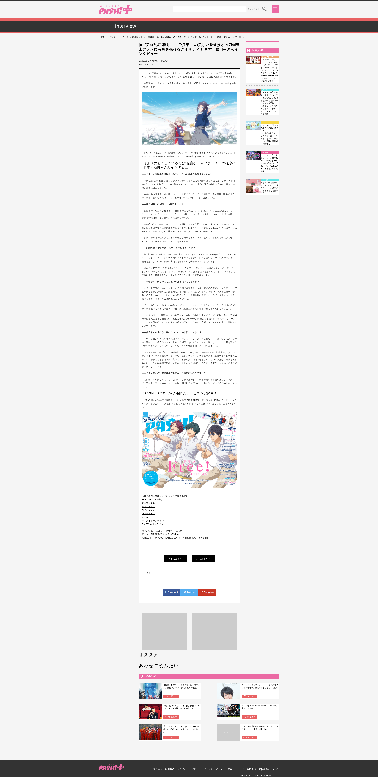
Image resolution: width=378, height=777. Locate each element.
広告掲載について (268, 769)
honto (145, 517)
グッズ (265, 90)
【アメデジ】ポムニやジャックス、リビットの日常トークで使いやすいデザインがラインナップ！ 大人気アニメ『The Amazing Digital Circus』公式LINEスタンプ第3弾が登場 (269, 70)
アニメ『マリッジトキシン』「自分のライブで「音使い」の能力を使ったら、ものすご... (260, 688)
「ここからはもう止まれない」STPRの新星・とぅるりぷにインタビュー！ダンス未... (181, 729)
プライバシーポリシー (189, 769)
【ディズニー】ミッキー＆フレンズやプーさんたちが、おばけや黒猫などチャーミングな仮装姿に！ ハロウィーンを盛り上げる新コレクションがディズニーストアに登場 (269, 103)
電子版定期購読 (191, 400)
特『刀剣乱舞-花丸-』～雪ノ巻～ (190, 77)
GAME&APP (267, 57)
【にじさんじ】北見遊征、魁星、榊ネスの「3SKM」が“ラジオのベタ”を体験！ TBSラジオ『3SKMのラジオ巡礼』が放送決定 (269, 163)
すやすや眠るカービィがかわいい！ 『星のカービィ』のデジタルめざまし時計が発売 (269, 188)
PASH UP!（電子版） (152, 499)
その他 (265, 153)
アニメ (265, 123)
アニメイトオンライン (153, 520)
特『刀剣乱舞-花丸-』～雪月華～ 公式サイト (164, 531)
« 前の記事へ (175, 558)
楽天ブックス (148, 503)
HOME (102, 37)
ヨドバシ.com (149, 510)
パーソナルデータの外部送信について (224, 769)
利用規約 (170, 769)
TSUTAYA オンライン (152, 524)
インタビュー (115, 37)
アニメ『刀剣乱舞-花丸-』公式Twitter (161, 534)
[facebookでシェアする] (172, 594)
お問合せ (251, 769)
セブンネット (148, 506)
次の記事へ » (203, 558)
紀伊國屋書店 (148, 513)
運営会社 (158, 769)
